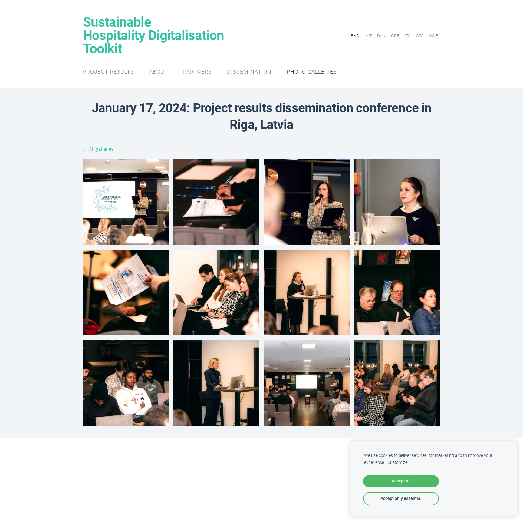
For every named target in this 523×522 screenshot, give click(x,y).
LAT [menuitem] (368, 35)
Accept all (401, 481)
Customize (397, 462)
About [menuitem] (158, 71)
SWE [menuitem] (433, 35)
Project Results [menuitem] (108, 71)
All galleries (101, 149)
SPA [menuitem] (420, 35)
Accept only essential (401, 498)
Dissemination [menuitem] (249, 71)
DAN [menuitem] (381, 35)
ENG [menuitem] (355, 35)
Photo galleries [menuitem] (312, 71)
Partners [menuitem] (197, 71)
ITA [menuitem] (408, 35)
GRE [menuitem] (395, 35)
